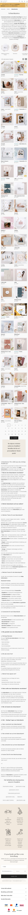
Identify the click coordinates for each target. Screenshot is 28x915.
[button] (26, 5)
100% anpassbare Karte (19, 195)
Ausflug (2, 265)
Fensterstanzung (6, 596)
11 (18, 428)
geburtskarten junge (21, 800)
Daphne (16, 368)
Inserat (15, 126)
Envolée (16, 317)
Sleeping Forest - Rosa (6, 351)
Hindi (15, 91)
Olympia (16, 230)
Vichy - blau (3, 247)
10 (15, 428)
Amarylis (3, 143)
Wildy (15, 282)
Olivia (2, 299)
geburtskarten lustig (10, 796)
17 (15, 431)
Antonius (3, 386)
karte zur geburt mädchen (8, 800)
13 (25, 428)
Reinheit (16, 213)
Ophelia (2, 91)
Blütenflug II (17, 334)
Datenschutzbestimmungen (6, 880)
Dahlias (2, 420)
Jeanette (3, 74)
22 (8, 434)
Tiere (3, 535)
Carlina (15, 265)
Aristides (3, 126)
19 (22, 431)
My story (21, 74)
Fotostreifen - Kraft (23, 109)
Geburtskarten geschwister (14, 793)
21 (5, 434)
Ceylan (2, 109)
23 (12, 434)
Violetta (7, 178)
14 (5, 431)
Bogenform (4, 598)
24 (15, 434)
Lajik (15, 178)
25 (18, 434)
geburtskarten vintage (20, 786)
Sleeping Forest (4, 195)
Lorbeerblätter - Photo (6, 403)
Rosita (20, 351)
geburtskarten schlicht (14, 789)
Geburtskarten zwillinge (8, 786)
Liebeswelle (16, 247)
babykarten (19, 796)
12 (22, 428)
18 (18, 431)
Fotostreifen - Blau (23, 161)
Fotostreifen (18, 590)
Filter (15, 437)
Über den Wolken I (18, 420)
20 (25, 431)
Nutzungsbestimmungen (17, 880)
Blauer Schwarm (4, 161)
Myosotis (3, 334)
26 (22, 434)
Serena (2, 213)
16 (12, 431)
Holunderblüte (17, 386)
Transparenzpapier (6, 594)
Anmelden (14, 876)
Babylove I (3, 230)
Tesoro (7, 317)
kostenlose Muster (14, 606)
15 (8, 431)
